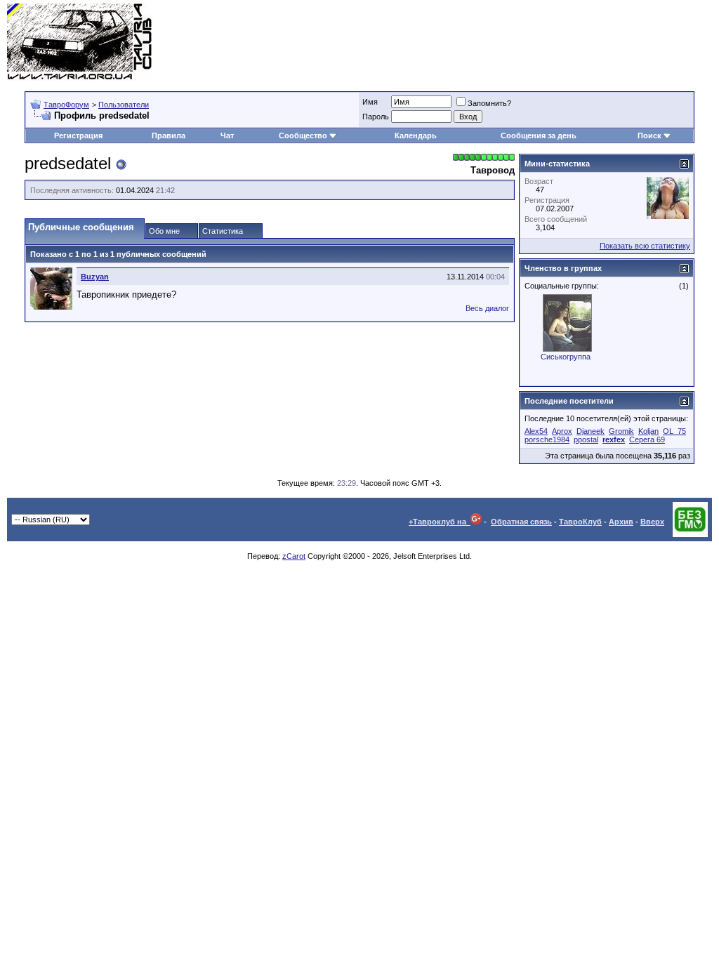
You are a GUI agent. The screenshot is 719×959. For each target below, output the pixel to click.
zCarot (293, 556)
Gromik (621, 431)
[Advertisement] (456, 42)
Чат (227, 135)
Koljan (648, 431)
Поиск (649, 135)
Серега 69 (647, 439)
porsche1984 (547, 439)
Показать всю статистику (645, 246)
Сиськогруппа (566, 356)
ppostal (586, 439)
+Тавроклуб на (439, 521)
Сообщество (303, 135)
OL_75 (674, 431)
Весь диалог (487, 308)
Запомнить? (489, 103)
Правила (168, 135)
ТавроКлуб (580, 521)
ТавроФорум (66, 104)
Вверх (652, 521)
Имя (370, 102)
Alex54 (536, 431)
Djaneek (590, 431)
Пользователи (123, 104)
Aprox (562, 431)
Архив (621, 521)
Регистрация (78, 135)
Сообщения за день (538, 135)
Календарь (416, 135)
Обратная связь (521, 521)
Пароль (375, 116)
